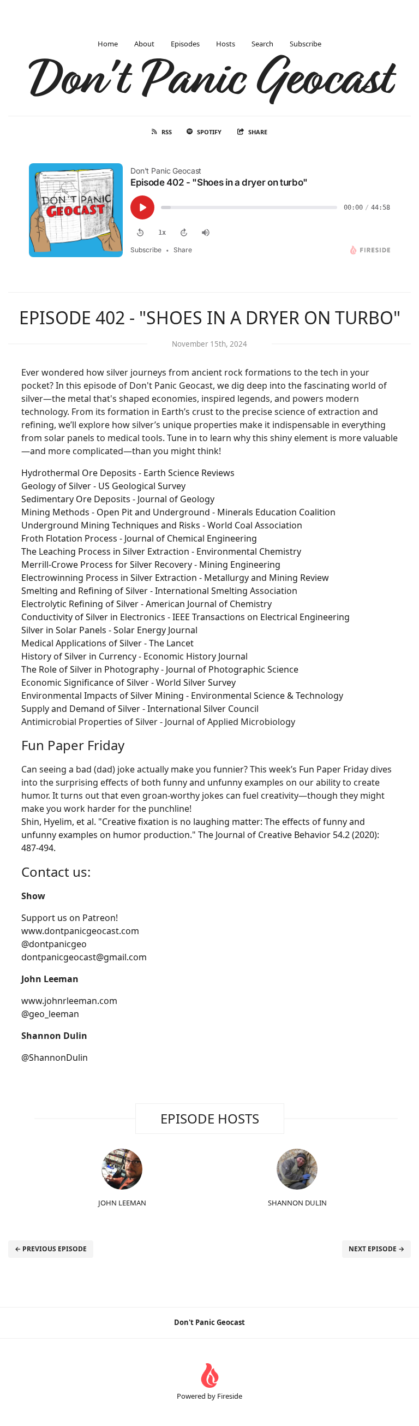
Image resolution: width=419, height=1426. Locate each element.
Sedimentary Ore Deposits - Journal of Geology (117, 499)
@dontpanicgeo (54, 944)
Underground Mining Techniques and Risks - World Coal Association (161, 525)
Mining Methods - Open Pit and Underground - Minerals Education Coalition (178, 512)
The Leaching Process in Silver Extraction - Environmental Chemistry (161, 551)
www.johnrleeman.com (69, 1001)
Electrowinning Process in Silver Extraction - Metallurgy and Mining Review (175, 578)
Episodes (185, 44)
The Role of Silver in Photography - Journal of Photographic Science (159, 669)
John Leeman (122, 1203)
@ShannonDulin (54, 1057)
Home (108, 44)
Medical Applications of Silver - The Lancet (107, 643)
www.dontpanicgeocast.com (80, 931)
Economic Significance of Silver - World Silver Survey (128, 682)
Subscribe (305, 44)
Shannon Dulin (297, 1203)
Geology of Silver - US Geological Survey (103, 486)
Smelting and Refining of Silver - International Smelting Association (159, 591)
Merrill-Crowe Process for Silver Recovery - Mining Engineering (150, 564)
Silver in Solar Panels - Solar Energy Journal (109, 630)
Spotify (209, 132)
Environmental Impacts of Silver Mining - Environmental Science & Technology (182, 696)
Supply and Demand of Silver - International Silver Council (140, 709)
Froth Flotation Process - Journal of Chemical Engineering (139, 538)
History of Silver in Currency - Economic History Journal (134, 656)
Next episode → (376, 1248)
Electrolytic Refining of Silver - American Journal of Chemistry (146, 604)
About (144, 44)
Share (257, 132)
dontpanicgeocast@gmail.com (84, 957)
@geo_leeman (50, 1014)
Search (262, 44)
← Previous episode (51, 1248)
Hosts (225, 44)
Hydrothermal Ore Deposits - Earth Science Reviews (128, 473)
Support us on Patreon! (69, 918)
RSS (166, 132)
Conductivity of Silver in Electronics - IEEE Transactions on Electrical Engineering (185, 617)
